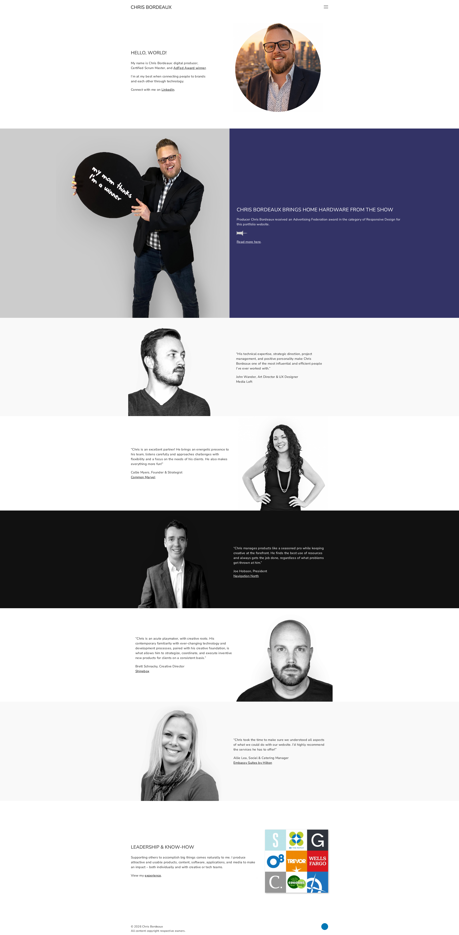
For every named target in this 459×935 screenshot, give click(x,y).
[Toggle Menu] (326, 7)
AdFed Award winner (189, 68)
